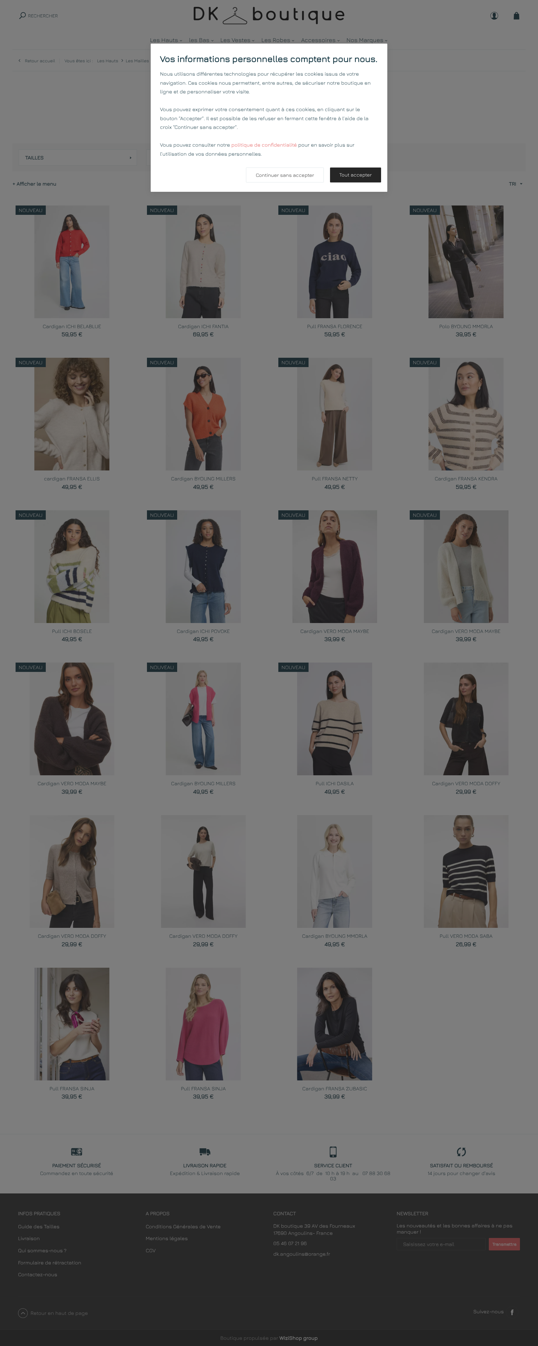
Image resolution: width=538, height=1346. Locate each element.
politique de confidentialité (264, 145)
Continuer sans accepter (285, 175)
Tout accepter (355, 175)
